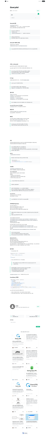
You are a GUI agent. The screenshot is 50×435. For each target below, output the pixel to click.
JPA (12, 14)
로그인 (43, 1)
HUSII (11, 10)
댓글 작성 (38, 326)
